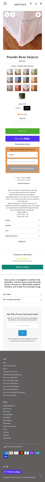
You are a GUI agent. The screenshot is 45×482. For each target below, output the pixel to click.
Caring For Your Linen (10, 371)
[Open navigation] (5, 3)
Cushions (6, 432)
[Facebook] (4, 467)
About (5, 369)
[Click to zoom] (38, 14)
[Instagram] (7, 467)
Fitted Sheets (7, 420)
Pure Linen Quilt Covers (11, 380)
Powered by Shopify (28, 477)
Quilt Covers (7, 408)
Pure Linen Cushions (9, 395)
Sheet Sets (6, 411)
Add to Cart (22, 131)
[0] (41, 4)
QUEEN (18, 108)
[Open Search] (31, 4)
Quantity (22, 118)
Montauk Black (8, 414)
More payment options (22, 144)
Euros (5, 429)
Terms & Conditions (9, 366)
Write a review (22, 267)
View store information (24, 183)
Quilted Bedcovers (9, 406)
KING (27, 108)
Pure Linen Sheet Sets (10, 377)
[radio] (10, 71)
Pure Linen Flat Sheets (10, 383)
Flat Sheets (6, 417)
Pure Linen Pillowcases (10, 389)
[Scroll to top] (40, 475)
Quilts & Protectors (9, 426)
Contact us (21, 241)
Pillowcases (7, 423)
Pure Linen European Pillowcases (14, 392)
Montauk (18, 477)
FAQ (4, 363)
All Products (7, 438)
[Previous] (6, 14)
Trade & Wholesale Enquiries (12, 374)
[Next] (12, 14)
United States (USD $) (13, 446)
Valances (6, 435)
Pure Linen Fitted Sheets (11, 386)
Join (22, 333)
